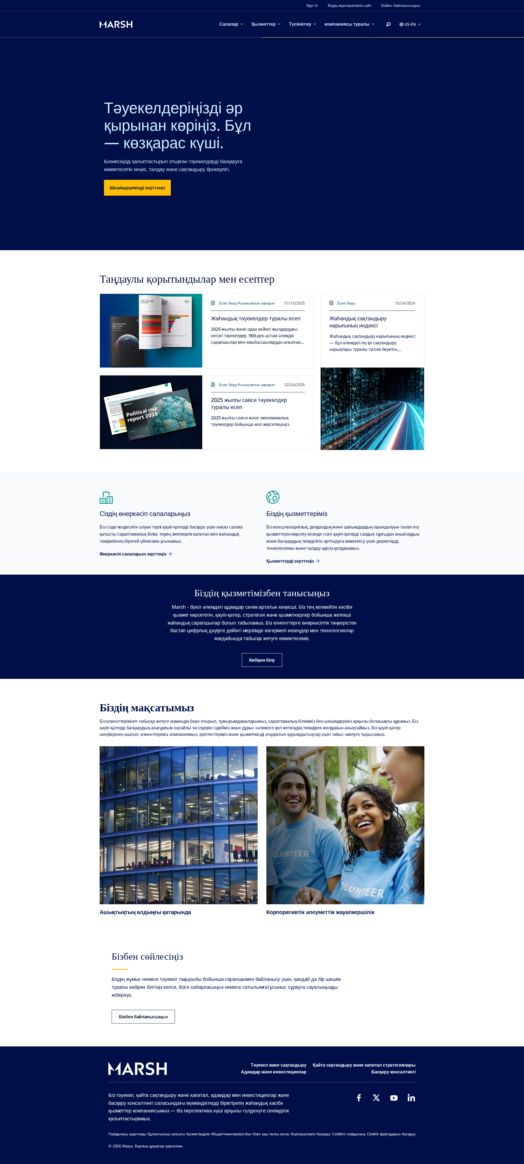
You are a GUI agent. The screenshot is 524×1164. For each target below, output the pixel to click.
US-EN (410, 24)
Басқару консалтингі (393, 1072)
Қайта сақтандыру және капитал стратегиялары (364, 1065)
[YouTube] (393, 1097)
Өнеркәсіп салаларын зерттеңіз (133, 554)
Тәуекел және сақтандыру (278, 1065)
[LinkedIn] (411, 1097)
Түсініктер (300, 24)
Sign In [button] (312, 5)
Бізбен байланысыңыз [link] (400, 5)
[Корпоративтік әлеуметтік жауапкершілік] (345, 825)
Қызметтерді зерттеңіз (290, 561)
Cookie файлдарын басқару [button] (391, 1133)
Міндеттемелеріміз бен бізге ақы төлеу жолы (250, 1133)
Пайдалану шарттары (127, 1133)
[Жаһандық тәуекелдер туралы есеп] (151, 331)
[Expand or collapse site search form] (388, 24)
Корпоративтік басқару (311, 1133)
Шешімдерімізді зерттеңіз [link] (137, 188)
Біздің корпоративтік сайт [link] (349, 5)
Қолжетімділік (198, 1133)
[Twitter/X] (376, 1097)
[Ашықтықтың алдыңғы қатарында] (179, 825)
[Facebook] (358, 1097)
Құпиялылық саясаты (166, 1133)
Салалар (228, 24)
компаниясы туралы (347, 24)
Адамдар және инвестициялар (273, 1072)
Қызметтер (264, 24)
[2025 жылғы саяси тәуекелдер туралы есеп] (151, 412)
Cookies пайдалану (348, 1133)
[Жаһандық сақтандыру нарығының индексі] (372, 409)
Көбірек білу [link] (262, 660)
